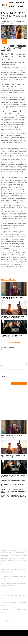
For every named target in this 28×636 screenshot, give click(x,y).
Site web (3, 376)
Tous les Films (20, 2)
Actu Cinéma (20, 7)
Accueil (11, 2)
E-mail (2, 371)
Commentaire (4, 349)
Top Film (11, 7)
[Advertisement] (14, 402)
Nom (2, 365)
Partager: (20, 273)
